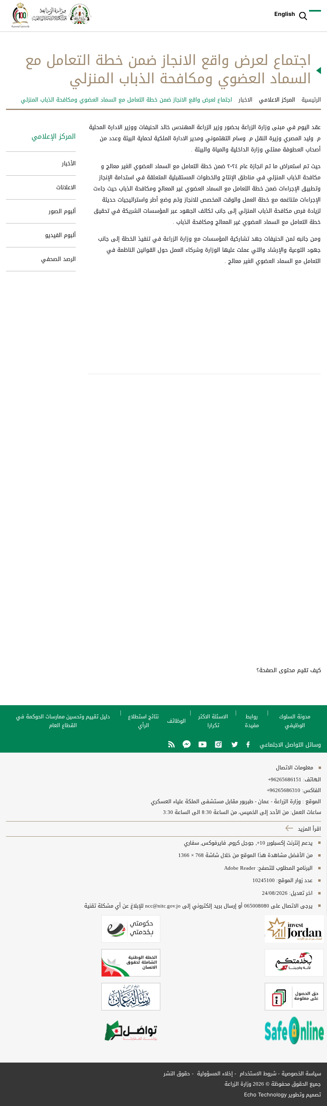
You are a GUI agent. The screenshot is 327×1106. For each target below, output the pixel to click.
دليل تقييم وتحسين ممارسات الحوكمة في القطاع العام (63, 721)
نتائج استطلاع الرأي (143, 721)
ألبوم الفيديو (60, 235)
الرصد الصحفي (58, 259)
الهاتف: (311, 780)
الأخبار (69, 163)
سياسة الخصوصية (301, 1074)
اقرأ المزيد (308, 829)
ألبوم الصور (62, 211)
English (284, 13)
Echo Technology (265, 1094)
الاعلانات (66, 187)
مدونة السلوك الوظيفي (294, 721)
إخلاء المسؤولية (214, 1074)
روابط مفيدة (252, 721)
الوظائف (176, 721)
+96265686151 (284, 780)
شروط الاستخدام (257, 1074)
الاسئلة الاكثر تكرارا (213, 721)
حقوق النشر (177, 1074)
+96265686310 (283, 790)
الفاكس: (311, 790)
